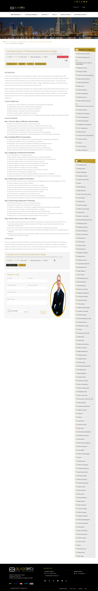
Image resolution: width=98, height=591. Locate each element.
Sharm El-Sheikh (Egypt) (84, 453)
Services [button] (45, 14)
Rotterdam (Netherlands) (84, 366)
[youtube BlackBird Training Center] (57, 581)
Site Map (80, 588)
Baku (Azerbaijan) (82, 172)
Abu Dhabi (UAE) (82, 369)
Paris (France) (81, 439)
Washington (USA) (82, 223)
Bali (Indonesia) (81, 249)
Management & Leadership (84, 124)
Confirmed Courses (80, 14)
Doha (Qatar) (81, 212)
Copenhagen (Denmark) (84, 263)
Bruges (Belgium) (82, 373)
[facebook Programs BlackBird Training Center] (77, 2)
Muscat (79, 457)
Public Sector (81, 86)
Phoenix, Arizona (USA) (83, 209)
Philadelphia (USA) (82, 391)
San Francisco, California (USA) (85, 399)
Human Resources (82, 97)
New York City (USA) (83, 289)
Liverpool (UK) (81, 552)
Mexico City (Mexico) (83, 384)
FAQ (86, 588)
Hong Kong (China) (82, 534)
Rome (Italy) (81, 494)
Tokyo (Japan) (81, 304)
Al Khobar (80, 413)
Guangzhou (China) (82, 176)
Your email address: (11, 292)
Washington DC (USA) (83, 326)
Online (79, 183)
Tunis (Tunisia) (81, 541)
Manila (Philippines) (82, 231)
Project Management (83, 93)
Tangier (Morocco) (82, 322)
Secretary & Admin (82, 110)
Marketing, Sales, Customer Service (85, 106)
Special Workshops (82, 90)
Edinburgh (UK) (81, 238)
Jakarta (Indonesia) (82, 530)
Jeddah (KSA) (81, 337)
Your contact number (32, 285)
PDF (30, 64)
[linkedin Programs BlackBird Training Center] (86, 2)
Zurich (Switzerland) (83, 523)
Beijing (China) (81, 256)
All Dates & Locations (63, 57)
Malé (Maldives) (81, 187)
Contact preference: (11, 285)
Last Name (30, 278)
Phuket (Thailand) (82, 348)
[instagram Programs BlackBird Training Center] (82, 2)
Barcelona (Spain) (82, 475)
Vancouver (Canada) (83, 380)
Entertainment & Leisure (84, 53)
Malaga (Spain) (81, 168)
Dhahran (80, 417)
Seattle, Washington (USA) (84, 318)
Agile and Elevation (82, 150)
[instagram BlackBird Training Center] (53, 581)
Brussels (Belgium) (82, 497)
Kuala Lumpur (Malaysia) (84, 443)
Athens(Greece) (81, 461)
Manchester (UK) (82, 549)
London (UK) (81, 421)
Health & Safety (82, 132)
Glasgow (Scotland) (82, 227)
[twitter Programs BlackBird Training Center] (79, 2)
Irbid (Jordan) (81, 527)
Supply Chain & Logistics (84, 113)
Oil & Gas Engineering (83, 117)
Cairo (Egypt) (81, 450)
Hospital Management (83, 82)
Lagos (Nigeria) (81, 271)
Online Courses (66, 14)
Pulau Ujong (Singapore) (84, 519)
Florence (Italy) (81, 362)
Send (43, 312)
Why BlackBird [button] (15, 14)
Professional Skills (82, 71)
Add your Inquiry (11, 299)
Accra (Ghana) (81, 198)
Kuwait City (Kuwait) (83, 465)
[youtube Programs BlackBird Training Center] (84, 2)
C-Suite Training (82, 146)
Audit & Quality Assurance (84, 101)
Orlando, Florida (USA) (83, 179)
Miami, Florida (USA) (83, 234)
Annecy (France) (82, 245)
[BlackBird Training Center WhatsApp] (75, 2)
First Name (9, 278)
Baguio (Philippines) (83, 351)
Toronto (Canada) (82, 508)
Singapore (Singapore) (83, 293)
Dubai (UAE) (81, 428)
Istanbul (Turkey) (82, 424)
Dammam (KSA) (82, 377)
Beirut (79, 545)
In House (80, 329)
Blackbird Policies (63, 588)
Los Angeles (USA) (82, 165)
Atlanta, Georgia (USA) (83, 388)
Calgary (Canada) (82, 410)
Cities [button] (54, 14)
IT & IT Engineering (82, 128)
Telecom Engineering (83, 121)
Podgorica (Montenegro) (84, 307)
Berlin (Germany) (82, 505)
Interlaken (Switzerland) (84, 406)
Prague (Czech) (81, 486)
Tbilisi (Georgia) (82, 402)
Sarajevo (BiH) (81, 201)
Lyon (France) (81, 274)
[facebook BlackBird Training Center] (45, 581)
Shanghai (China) (82, 358)
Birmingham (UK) (82, 267)
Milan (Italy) (81, 556)
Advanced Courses (82, 68)
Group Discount (40, 64)
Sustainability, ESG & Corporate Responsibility (84, 63)
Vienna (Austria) (82, 490)
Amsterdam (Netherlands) (84, 432)
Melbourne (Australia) (83, 344)
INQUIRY (22, 64)
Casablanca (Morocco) (83, 468)
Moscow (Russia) (82, 282)
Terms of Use (73, 588)
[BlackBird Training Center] (17, 7)
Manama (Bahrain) (82, 446)
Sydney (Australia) (82, 300)
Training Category (31, 14)
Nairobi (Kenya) (81, 285)
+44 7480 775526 (52, 573)
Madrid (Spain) (81, 501)
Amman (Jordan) (82, 538)
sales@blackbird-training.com (52, 575)
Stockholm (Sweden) (83, 296)
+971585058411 (81, 573)
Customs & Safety (82, 139)
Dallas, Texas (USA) (82, 395)
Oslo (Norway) (81, 241)
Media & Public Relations (84, 79)
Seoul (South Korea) (83, 472)
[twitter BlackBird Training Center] (49, 581)
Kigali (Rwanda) (81, 190)
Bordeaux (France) (82, 260)
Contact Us (76, 7)
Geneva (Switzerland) (83, 483)
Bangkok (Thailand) (83, 252)
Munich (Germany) (82, 479)
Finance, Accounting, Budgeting (86, 75)
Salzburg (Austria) (82, 355)
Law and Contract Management (86, 135)
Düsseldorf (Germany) (83, 435)
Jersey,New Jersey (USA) (83, 333)
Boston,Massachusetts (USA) (85, 220)
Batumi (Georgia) (82, 315)
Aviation (80, 142)
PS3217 (10, 57)
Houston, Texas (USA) (83, 216)
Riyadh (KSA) (81, 340)
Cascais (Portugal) (82, 205)
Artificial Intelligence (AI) (84, 57)
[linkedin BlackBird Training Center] (62, 581)
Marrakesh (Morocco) (83, 278)
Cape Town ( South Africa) (84, 194)
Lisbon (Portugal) (82, 512)
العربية (83, 7)
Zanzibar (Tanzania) (83, 311)
